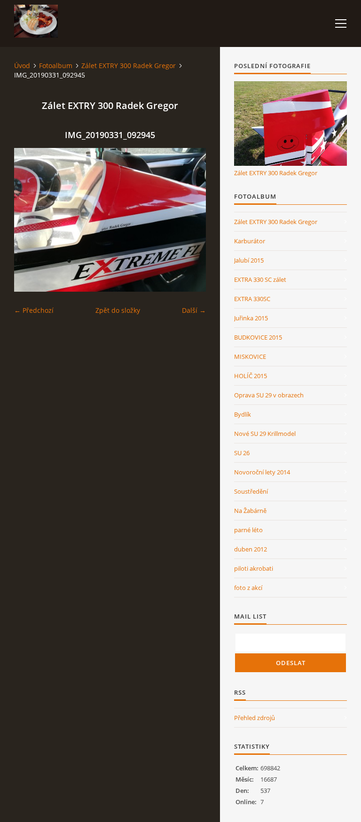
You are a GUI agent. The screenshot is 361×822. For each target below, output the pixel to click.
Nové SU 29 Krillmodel (265, 433)
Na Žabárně (250, 510)
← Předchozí (34, 310)
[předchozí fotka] (29, 220)
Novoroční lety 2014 (262, 472)
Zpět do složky (117, 310)
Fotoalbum (55, 65)
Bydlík (242, 414)
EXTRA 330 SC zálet (260, 279)
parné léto (248, 530)
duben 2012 (250, 549)
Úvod (22, 65)
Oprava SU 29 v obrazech (269, 395)
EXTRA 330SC (252, 299)
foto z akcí (248, 587)
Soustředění (251, 491)
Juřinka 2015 (251, 318)
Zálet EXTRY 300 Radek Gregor (128, 65)
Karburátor (249, 241)
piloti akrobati (253, 568)
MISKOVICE (250, 356)
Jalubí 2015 (249, 260)
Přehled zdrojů (254, 717)
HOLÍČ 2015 (250, 376)
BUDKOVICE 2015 (258, 337)
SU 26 (242, 453)
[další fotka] (190, 220)
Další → (194, 310)
